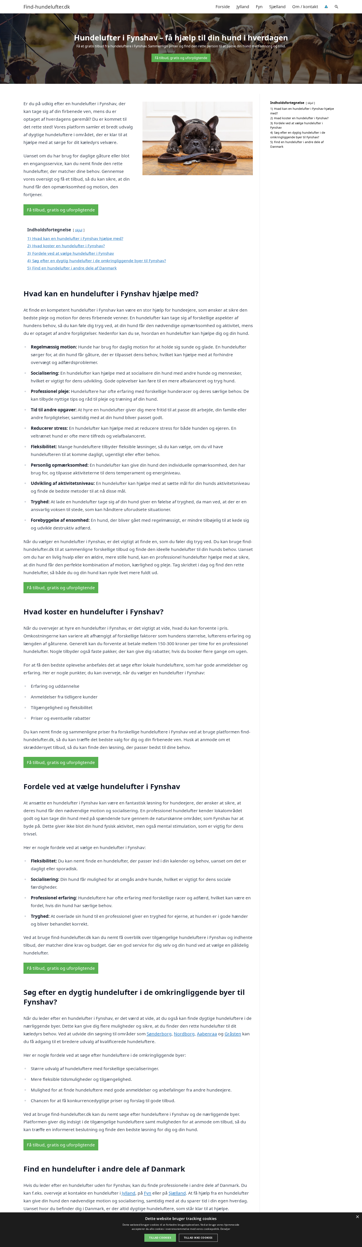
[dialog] (181, 1229)
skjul (78, 230)
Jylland (243, 6)
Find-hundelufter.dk (46, 6)
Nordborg (184, 1034)
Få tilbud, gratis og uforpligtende (181, 58)
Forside (223, 6)
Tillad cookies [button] (160, 1237)
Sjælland (277, 6)
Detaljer (225, 1229)
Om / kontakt (305, 6)
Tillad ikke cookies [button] (198, 1237)
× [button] (357, 1217)
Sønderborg (159, 1034)
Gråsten (233, 1034)
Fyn (259, 6)
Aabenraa (207, 1034)
